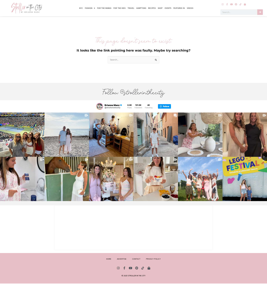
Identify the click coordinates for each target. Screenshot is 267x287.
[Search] (260, 12)
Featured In (179, 8)
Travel (131, 8)
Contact (136, 259)
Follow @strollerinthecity (133, 92)
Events (168, 8)
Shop (160, 8)
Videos (190, 8)
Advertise (122, 259)
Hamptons (141, 8)
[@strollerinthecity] (99, 106)
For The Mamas (104, 8)
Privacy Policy (153, 259)
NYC (81, 8)
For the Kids (119, 8)
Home (108, 259)
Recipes (152, 8)
